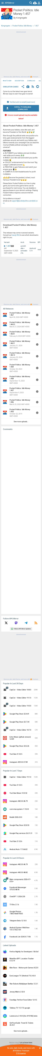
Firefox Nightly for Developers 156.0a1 (24, 952)
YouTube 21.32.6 (16, 841)
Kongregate (21, 18)
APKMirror (9, 3)
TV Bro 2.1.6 (14, 905)
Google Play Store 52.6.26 (19, 746)
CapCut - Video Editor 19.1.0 (20, 698)
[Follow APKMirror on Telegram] (26, 624)
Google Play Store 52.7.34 (19, 722)
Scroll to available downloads (22, 108)
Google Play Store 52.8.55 (19, 825)
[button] (22, 87)
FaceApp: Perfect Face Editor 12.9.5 (23, 1000)
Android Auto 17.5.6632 (18, 849)
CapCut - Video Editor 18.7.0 (20, 730)
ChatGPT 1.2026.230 (17, 896)
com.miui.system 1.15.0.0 (19, 809)
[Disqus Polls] (21, 462)
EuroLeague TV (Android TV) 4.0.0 (23, 976)
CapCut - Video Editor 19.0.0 (20, 706)
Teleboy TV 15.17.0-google (20, 1008)
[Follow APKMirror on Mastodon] (16, 624)
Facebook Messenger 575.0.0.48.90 (18, 888)
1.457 (8, 246)
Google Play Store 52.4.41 (19, 714)
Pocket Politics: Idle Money (22, 26)
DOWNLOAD (31, 81)
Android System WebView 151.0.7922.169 (19, 929)
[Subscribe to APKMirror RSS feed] (36, 624)
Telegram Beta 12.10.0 (18, 921)
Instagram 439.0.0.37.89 (19, 762)
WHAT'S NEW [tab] (7, 81)
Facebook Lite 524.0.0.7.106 (20, 937)
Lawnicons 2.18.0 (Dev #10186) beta (23, 1016)
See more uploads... (21, 422)
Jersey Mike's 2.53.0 (17, 992)
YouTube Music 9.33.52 (18, 793)
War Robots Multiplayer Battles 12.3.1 (24, 984)
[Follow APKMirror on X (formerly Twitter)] (6, 624)
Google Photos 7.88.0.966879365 (16, 913)
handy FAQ (16, 235)
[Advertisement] (21, 54)
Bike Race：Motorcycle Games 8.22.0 (24, 968)
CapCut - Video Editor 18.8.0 (20, 690)
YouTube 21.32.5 (16, 754)
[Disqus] (21, 522)
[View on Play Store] (27, 87)
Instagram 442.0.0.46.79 (19, 801)
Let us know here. (26, 1043)
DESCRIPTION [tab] (19, 81)
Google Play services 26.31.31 (21, 833)
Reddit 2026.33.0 (16, 817)
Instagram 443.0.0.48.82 (19, 872)
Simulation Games (10, 87)
